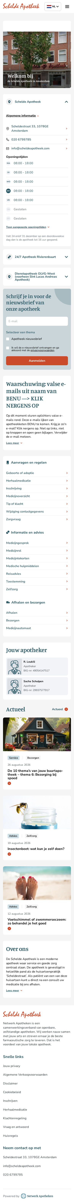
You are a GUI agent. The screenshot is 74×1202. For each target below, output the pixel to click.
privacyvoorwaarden (42, 350)
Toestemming (15, 581)
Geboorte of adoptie (20, 473)
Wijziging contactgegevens (25, 512)
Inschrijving (14, 488)
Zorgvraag (13, 519)
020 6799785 (21, 139)
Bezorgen (12, 620)
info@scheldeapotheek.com (30, 148)
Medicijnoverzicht (18, 496)
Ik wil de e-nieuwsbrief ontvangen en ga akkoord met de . (35, 349)
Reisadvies (13, 574)
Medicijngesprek (17, 543)
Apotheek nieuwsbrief (26, 338)
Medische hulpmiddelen (22, 566)
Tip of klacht (14, 504)
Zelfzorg (12, 589)
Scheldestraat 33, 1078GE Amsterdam (29, 128)
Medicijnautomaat (18, 628)
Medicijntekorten (17, 558)
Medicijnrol (13, 551)
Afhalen (11, 613)
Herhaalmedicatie (18, 481)
